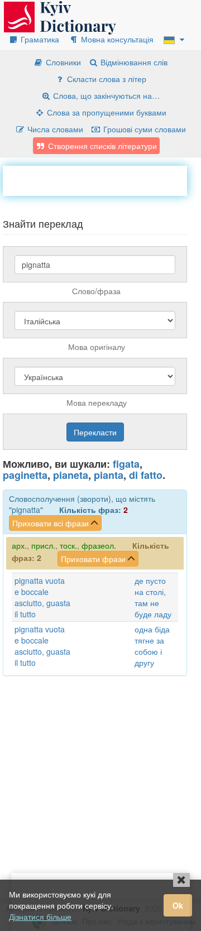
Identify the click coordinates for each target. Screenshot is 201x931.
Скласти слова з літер (105, 78)
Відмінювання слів (133, 62)
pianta (108, 475)
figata (126, 464)
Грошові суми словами (143, 129)
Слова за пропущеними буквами (105, 112)
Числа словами (54, 129)
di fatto (145, 475)
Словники (62, 62)
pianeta (70, 475)
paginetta (25, 475)
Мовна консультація (116, 39)
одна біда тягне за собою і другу (152, 645)
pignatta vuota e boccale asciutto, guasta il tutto (42, 597)
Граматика (38, 39)
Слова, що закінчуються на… (105, 95)
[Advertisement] (102, 180)
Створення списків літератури (101, 145)
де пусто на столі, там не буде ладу (153, 597)
